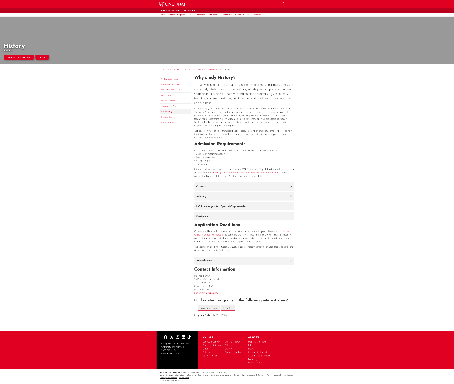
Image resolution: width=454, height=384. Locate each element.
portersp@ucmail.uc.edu (206, 292)
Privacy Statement (274, 375)
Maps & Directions (257, 341)
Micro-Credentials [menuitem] (168, 122)
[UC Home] (172, 4)
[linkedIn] (183, 337)
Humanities (227, 308)
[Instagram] (177, 337)
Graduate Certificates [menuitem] (169, 106)
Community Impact (257, 352)
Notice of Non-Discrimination (197, 375)
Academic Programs (195, 69)
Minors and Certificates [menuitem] (170, 84)
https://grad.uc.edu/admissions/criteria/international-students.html (246, 172)
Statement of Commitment (221, 375)
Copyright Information (168, 378)
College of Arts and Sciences (172, 69)
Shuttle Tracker (232, 341)
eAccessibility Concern (256, 375)
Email (205, 348)
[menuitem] (162, 15)
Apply (42, 57)
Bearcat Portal (210, 355)
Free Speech (288, 375)
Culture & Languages (209, 308)
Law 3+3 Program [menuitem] (168, 101)
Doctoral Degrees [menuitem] (168, 117)
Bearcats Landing (233, 352)
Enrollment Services (213, 345)
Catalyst (206, 352)
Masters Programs (213, 69)
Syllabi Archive (239, 375)
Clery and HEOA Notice (175, 375)
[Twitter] (172, 337)
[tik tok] (189, 337)
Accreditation (184, 378)
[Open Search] (284, 4)
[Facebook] (165, 337)
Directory (252, 359)
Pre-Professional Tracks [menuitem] (170, 90)
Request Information (19, 57)
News (251, 348)
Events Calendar (256, 362)
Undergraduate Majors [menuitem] (170, 79)
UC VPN (229, 348)
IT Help (228, 345)
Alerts (162, 375)
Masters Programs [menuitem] (168, 111)
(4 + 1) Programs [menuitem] (167, 95)
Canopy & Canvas (211, 341)
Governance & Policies (259, 355)
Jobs (250, 345)
